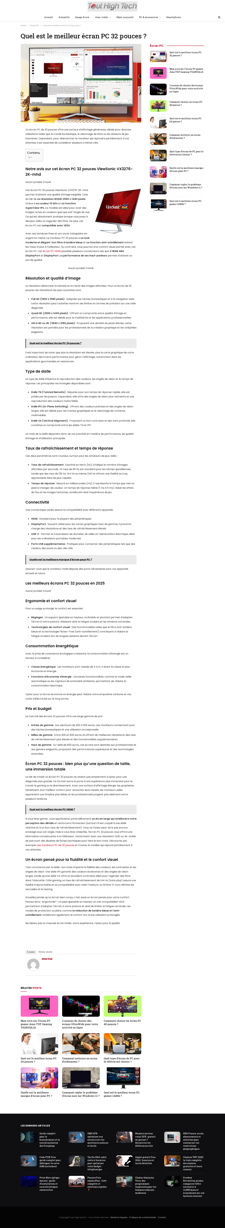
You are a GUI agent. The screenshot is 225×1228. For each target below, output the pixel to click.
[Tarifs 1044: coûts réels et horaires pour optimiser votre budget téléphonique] (77, 1161)
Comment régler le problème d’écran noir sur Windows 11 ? (80, 1094)
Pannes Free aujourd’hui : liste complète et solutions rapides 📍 (97, 1183)
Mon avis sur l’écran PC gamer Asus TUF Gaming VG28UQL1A (36, 1024)
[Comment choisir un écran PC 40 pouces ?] (122, 1006)
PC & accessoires (148, 17)
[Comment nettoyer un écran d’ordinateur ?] (81, 1043)
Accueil (48, 17)
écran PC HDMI (52, 251)
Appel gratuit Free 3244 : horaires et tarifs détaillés (145, 1160)
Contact (162, 1217)
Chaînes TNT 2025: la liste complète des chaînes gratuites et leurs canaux (193, 1163)
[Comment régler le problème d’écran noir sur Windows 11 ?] (81, 1077)
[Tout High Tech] (113, 7)
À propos (31, 952)
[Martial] (33, 970)
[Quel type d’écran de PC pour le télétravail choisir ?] (122, 1043)
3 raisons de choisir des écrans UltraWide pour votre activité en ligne (80, 1024)
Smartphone (173, 17)
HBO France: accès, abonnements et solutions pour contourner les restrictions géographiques (193, 1141)
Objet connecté (124, 17)
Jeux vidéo (101, 17)
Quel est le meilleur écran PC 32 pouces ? (185, 54)
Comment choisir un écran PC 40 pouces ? (122, 1022)
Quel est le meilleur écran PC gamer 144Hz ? (122, 1094)
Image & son (82, 17)
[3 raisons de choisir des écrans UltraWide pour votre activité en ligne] (81, 1006)
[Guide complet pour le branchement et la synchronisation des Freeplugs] (29, 1137)
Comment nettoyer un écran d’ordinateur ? (79, 1060)
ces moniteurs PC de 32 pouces (55, 845)
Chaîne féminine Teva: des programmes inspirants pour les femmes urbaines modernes (145, 1185)
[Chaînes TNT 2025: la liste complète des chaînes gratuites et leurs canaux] (172, 1161)
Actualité (63, 17)
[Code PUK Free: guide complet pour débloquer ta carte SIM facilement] (29, 1161)
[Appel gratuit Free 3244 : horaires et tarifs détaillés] (124, 1161)
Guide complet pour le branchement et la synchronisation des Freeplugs (49, 1139)
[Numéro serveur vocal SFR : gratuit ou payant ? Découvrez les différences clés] (124, 1137)
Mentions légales (119, 1217)
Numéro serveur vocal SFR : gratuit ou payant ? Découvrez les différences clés (145, 1139)
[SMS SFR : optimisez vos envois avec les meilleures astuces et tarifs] (77, 1137)
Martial (47, 959)
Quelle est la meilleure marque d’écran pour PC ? (36, 1094)
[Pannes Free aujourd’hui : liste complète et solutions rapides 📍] (77, 1181)
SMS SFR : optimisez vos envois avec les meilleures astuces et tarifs (97, 1139)
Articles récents (45, 952)
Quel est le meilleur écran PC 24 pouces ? (38, 1060)
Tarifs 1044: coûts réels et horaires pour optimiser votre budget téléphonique (96, 1163)
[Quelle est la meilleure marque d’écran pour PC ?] (39, 1077)
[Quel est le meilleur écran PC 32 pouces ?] (158, 56)
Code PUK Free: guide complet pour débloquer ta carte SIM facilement (50, 1162)
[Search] (219, 17)
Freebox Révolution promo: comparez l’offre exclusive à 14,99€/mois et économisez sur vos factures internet (193, 1186)
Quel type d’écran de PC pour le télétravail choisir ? (122, 1060)
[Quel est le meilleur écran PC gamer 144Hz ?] (122, 1077)
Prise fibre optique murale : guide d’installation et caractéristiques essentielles (49, 1183)
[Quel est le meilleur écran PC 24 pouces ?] (39, 1043)
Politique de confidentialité (142, 1217)
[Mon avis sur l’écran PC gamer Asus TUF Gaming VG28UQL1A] (39, 1006)
